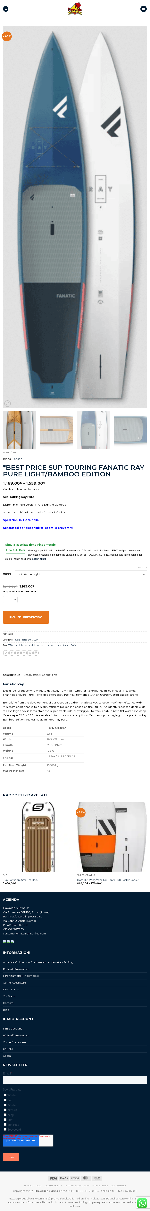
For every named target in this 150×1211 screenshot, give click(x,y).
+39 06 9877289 (13, 929)
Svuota (142, 567)
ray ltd (32, 645)
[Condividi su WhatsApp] (6, 653)
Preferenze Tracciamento (109, 1185)
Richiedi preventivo (26, 617)
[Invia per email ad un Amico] (24, 653)
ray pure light (43, 645)
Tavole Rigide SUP (22, 639)
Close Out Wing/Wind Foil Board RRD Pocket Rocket (108, 880)
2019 (73, 645)
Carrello (8, 1048)
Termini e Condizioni (77, 1185)
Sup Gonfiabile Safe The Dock (20, 880)
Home (6, 452)
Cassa (7, 1055)
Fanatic (17, 458)
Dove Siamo (11, 989)
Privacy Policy (33, 1185)
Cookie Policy (53, 1185)
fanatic (66, 645)
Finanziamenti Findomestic (21, 975)
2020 (10, 645)
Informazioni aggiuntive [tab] (40, 675)
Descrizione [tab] (11, 675)
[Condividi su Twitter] (18, 653)
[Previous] (10, 217)
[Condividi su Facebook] (12, 653)
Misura (7, 574)
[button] (5, 9)
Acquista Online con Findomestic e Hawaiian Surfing (38, 962)
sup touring (56, 645)
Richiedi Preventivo (16, 969)
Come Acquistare (14, 982)
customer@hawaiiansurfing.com (24, 933)
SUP (15, 452)
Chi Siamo (9, 996)
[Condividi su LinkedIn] (36, 653)
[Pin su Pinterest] (30, 653)
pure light (18, 645)
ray (26, 645)
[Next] (139, 217)
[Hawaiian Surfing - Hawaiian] (75, 9)
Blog (6, 1009)
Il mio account (12, 1028)
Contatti (8, 1002)
